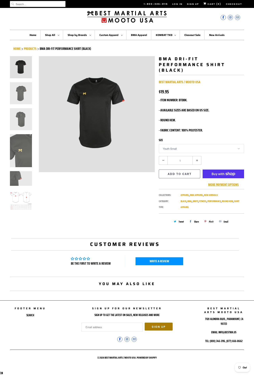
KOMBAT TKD (164, 35)
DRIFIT (195, 201)
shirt (236, 201)
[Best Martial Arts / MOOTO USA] (127, 18)
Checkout (234, 4)
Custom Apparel (109, 35)
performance (214, 201)
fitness (202, 201)
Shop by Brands (78, 35)
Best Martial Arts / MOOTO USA (179, 82)
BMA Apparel (139, 35)
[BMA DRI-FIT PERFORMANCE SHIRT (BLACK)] (97, 114)
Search (30, 315)
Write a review (159, 261)
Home (33, 35)
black (183, 201)
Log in (177, 4)
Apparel (185, 195)
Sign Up (193, 4)
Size (161, 140)
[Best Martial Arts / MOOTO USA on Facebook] (223, 17)
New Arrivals (217, 35)
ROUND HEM (227, 201)
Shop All (50, 35)
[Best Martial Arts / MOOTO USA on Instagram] (230, 17)
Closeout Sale (192, 35)
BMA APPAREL (196, 195)
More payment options (223, 184)
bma (189, 201)
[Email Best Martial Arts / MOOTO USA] (237, 17)
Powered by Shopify (147, 358)
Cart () (213, 4)
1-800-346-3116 (156, 4)
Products (30, 48)
